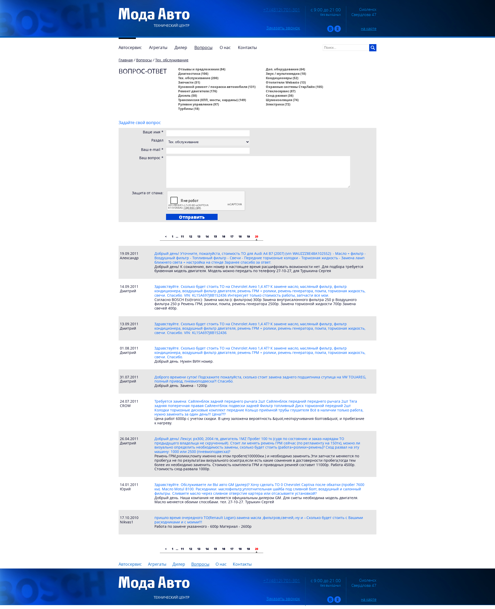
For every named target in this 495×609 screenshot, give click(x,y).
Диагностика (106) (193, 73)
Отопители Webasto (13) (286, 82)
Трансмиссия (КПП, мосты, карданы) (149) (212, 100)
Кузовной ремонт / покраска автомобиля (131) (216, 86)
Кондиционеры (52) (282, 78)
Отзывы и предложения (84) (201, 69)
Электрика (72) (278, 104)
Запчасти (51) (189, 82)
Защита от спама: (147, 193)
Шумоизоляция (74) (282, 100)
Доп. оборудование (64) (285, 69)
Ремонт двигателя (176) (197, 91)
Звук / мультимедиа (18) (286, 73)
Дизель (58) (187, 95)
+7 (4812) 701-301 (281, 10)
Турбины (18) (188, 108)
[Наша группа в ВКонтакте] (330, 31)
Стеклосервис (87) (280, 91)
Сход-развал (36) (279, 95)
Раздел (157, 140)
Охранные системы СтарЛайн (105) (294, 86)
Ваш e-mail (152, 150)
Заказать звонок (283, 28)
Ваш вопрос (151, 158)
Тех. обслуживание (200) (198, 78)
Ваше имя (153, 132)
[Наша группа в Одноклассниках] (337, 31)
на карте (368, 28)
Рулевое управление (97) (198, 104)
